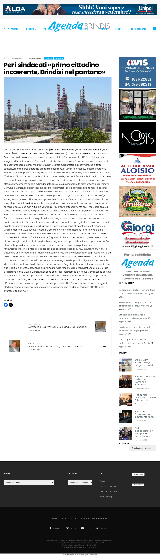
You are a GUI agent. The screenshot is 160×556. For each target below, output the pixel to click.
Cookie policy (82, 547)
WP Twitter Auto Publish (70, 555)
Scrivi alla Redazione (70, 547)
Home (54, 518)
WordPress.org (106, 496)
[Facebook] (5, 29)
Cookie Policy (138, 485)
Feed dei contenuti (108, 486)
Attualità (48, 58)
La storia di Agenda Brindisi (94, 518)
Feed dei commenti (108, 491)
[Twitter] (8, 29)
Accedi (103, 481)
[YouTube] (11, 29)
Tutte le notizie (69, 518)
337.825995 (66, 543)
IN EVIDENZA (59, 58)
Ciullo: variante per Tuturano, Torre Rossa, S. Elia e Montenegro (55, 347)
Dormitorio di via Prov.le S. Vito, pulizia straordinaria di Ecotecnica (57, 327)
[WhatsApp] (15, 29)
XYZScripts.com (92, 555)
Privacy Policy (139, 474)
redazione (19, 58)
